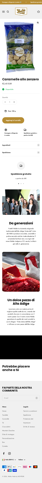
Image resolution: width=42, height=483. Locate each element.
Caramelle (5, 419)
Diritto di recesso (29, 427)
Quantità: (5, 97)
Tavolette (5, 415)
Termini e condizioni (30, 411)
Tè (3, 423)
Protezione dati (28, 419)
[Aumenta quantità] (14, 102)
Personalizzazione (8, 438)
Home (4, 411)
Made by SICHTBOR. (18, 476)
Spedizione (27, 415)
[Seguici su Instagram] (9, 453)
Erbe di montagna (8, 434)
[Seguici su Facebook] (3, 453)
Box (3, 442)
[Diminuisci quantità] (5, 102)
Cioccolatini (6, 427)
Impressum (26, 423)
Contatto (5, 446)
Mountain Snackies (8, 430)
